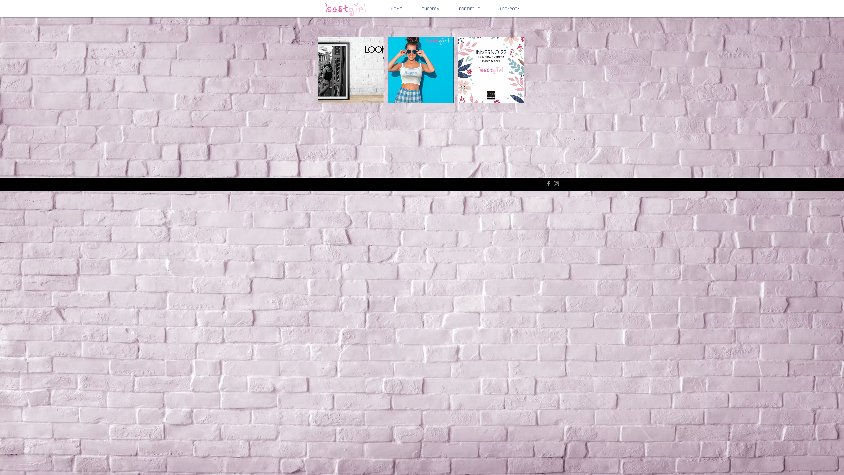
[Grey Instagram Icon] (556, 183)
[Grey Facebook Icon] (548, 183)
